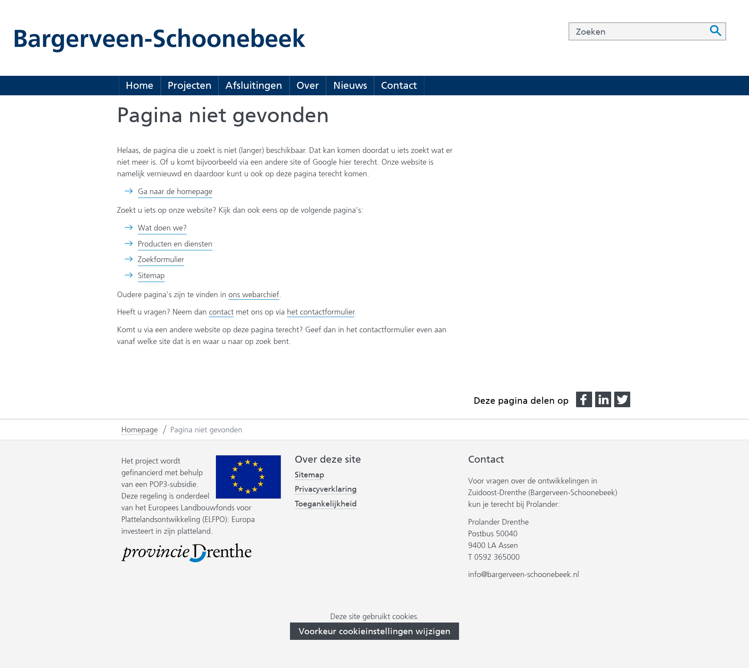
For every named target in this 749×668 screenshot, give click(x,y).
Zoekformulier (161, 259)
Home (139, 85)
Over (307, 85)
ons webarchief (253, 295)
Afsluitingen (253, 85)
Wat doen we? (162, 228)
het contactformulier (321, 312)
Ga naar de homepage (175, 191)
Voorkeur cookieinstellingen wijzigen (374, 631)
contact (221, 312)
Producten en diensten (175, 244)
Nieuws (350, 85)
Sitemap (151, 275)
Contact (399, 85)
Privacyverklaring (326, 489)
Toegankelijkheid (326, 504)
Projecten (190, 85)
